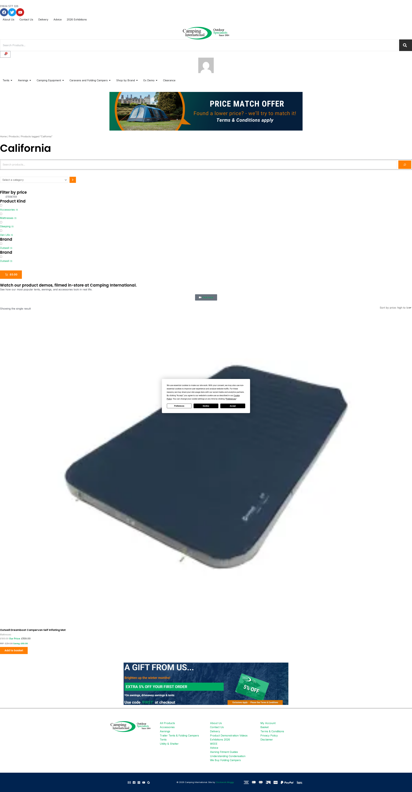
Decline (206, 406)
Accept (233, 406)
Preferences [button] (231, 399)
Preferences (179, 406)
